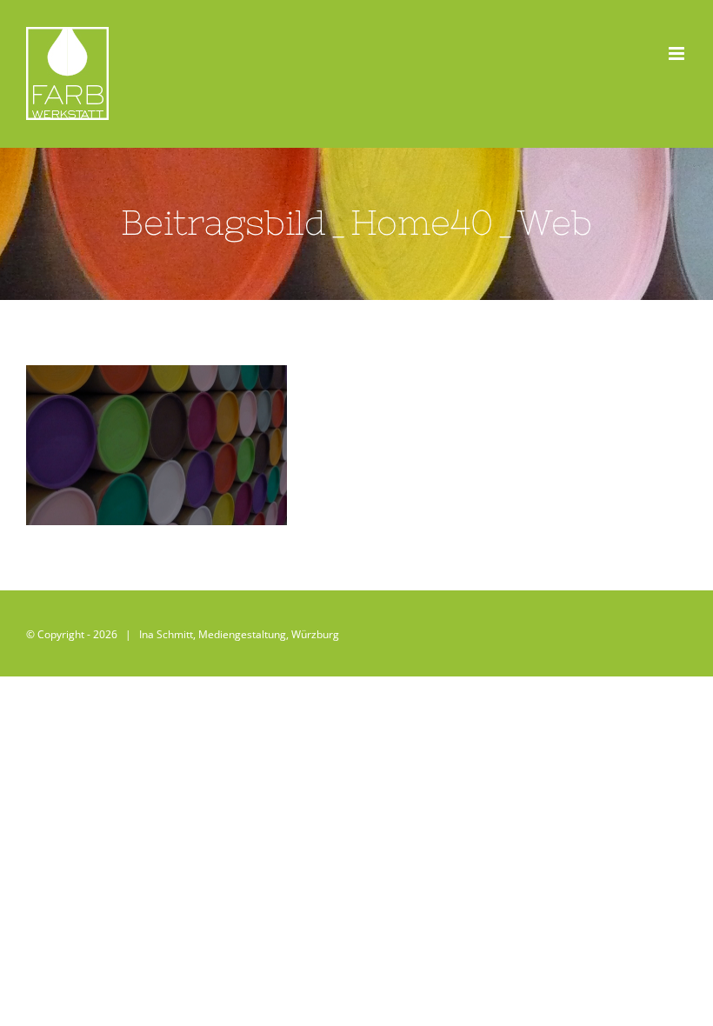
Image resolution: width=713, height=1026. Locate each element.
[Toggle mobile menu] (678, 53)
